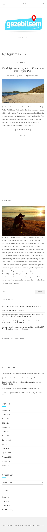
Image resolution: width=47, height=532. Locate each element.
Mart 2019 (5, 444)
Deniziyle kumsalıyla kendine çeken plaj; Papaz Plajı (23, 69)
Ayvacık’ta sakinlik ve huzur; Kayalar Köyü (17, 374)
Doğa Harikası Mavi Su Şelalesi (13, 310)
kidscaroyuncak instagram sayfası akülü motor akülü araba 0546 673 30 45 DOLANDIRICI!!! (23, 322)
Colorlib (20, 525)
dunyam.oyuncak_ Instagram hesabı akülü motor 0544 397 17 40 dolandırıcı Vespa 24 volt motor (23, 328)
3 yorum (23, 135)
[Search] (43, 3)
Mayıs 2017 (5, 466)
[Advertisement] (23, 171)
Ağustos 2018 (6, 453)
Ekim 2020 (5, 436)
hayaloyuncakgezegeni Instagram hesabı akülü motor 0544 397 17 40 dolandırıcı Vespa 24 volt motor (23, 316)
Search (40, 292)
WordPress (40, 525)
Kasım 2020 (6, 432)
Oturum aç (5, 497)
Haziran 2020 (6, 440)
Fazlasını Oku (23, 130)
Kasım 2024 (6, 415)
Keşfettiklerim (23, 63)
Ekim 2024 (5, 419)
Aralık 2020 (6, 427)
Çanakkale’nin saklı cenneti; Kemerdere (16, 378)
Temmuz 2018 (7, 457)
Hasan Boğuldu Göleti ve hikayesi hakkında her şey (20, 382)
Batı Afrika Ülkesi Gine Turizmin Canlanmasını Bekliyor (22, 306)
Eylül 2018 (5, 449)
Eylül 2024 (5, 423)
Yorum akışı (6, 506)
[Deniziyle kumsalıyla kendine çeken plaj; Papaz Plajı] (23, 91)
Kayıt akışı (5, 501)
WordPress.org (7, 510)
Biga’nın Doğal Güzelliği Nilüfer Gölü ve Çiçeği (18, 392)
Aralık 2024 (6, 410)
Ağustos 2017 (6, 461)
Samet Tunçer (33, 76)
